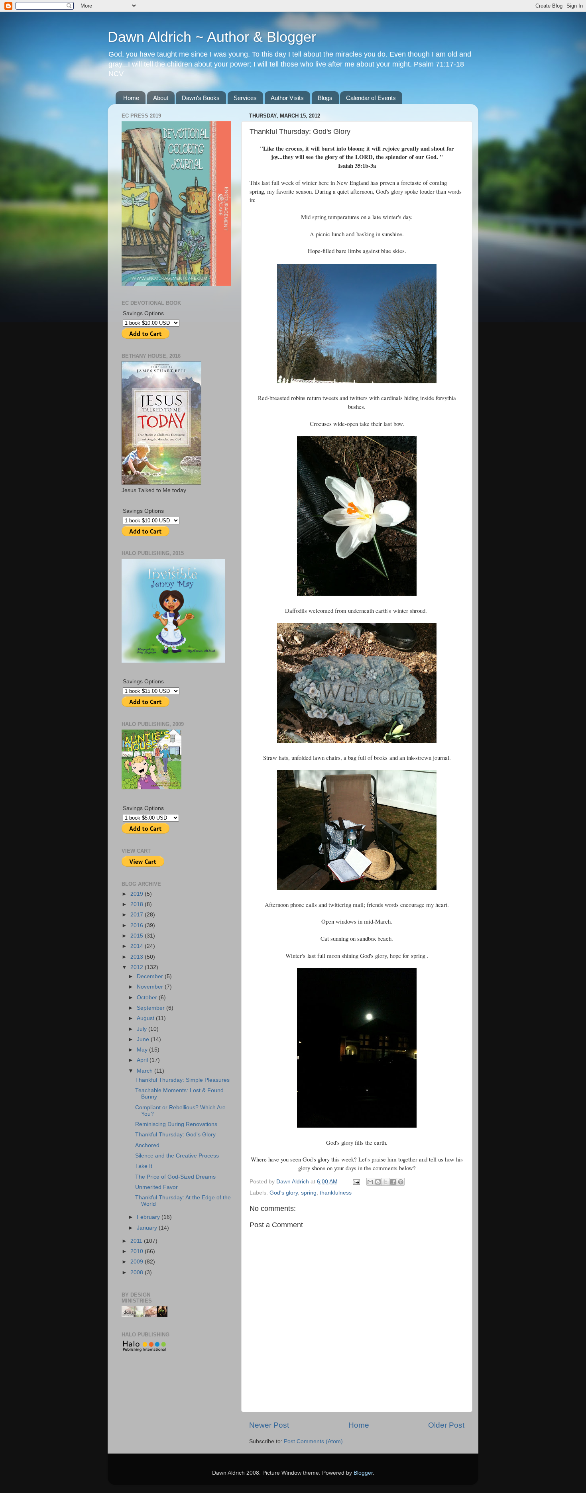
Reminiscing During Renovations (176, 1124)
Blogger (363, 1473)
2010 (137, 1251)
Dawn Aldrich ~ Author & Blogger (212, 37)
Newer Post (269, 1425)
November (151, 987)
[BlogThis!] (378, 1182)
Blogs (325, 97)
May (143, 1050)
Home (131, 97)
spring (309, 1193)
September (151, 1008)
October (148, 998)
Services (245, 97)
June (144, 1039)
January (148, 1228)
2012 (137, 967)
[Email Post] (356, 1182)
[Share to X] (385, 1182)
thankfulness (336, 1193)
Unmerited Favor (156, 1187)
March (145, 1071)
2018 (137, 904)
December (151, 976)
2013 (137, 957)
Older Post (446, 1425)
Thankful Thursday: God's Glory (175, 1135)
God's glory (283, 1193)
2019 (137, 894)
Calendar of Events (371, 97)
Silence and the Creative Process (177, 1156)
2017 (137, 915)
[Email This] (370, 1182)
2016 (137, 925)
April (143, 1060)
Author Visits (287, 97)
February (149, 1217)
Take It (143, 1166)
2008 (137, 1272)
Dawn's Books (201, 97)
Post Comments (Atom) (313, 1441)
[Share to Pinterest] (401, 1182)
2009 (137, 1262)
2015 (137, 936)
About (160, 97)
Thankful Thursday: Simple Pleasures (182, 1080)
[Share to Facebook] (393, 1182)
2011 (137, 1241)
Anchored (147, 1145)
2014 (137, 946)
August (146, 1018)
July (142, 1029)
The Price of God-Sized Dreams (175, 1177)
